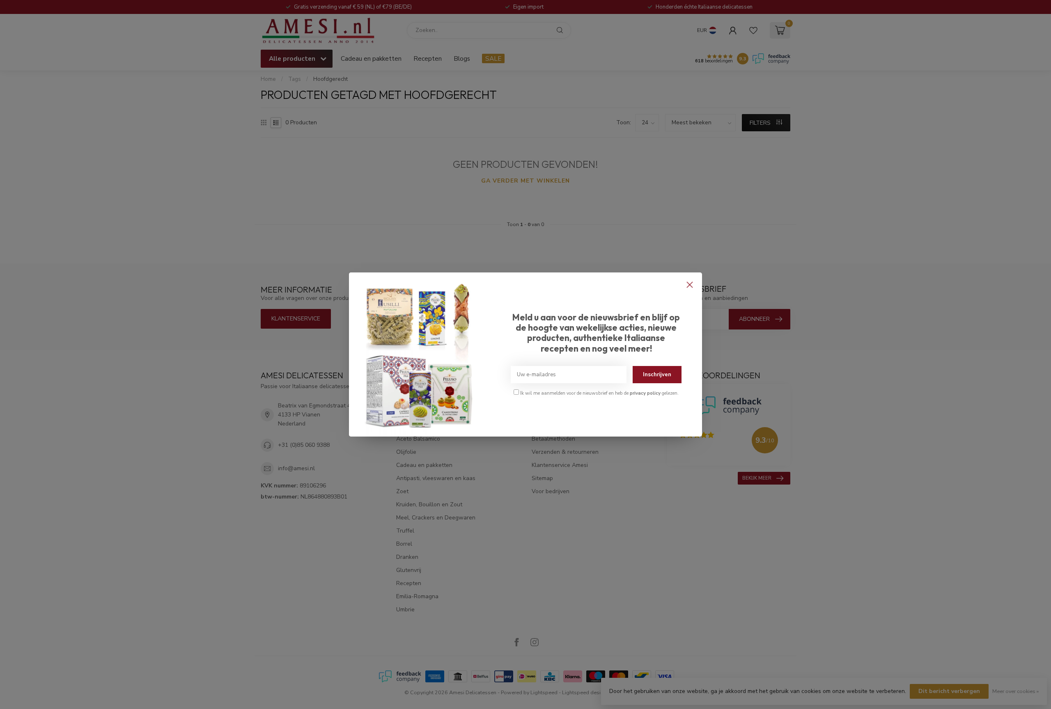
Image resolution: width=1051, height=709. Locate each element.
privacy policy (645, 393)
